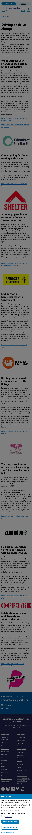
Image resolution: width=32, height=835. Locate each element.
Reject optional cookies (10, 827)
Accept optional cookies (10, 821)
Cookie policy (8, 816)
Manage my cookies (7, 832)
